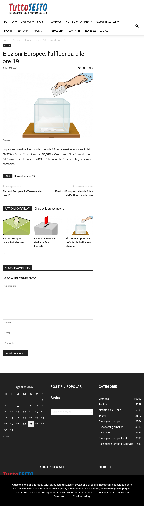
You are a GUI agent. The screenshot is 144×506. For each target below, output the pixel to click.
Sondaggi (56, 21)
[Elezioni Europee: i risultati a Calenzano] (16, 225)
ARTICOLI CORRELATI (17, 208)
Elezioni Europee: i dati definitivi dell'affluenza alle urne (74, 193)
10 (11, 412)
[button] (136, 26)
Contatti (74, 30)
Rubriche (39, 30)
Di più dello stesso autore (49, 208)
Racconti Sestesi (106, 21)
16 (5, 418)
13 (30, 412)
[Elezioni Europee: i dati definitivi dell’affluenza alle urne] (79, 225)
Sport (40, 21)
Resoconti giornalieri (111, 427)
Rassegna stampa (109, 421)
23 (5, 424)
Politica (9, 21)
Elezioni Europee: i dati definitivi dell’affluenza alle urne (78, 242)
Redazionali (58, 30)
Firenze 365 (89, 30)
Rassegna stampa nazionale (116, 443)
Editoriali (24, 30)
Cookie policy (82, 496)
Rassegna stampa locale (113, 438)
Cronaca (25, 21)
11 (17, 412)
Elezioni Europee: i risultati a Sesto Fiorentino (44, 242)
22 (42, 418)
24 (11, 424)
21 (36, 418)
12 (24, 412)
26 (24, 424)
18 (17, 418)
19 (24, 418)
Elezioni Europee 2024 (25, 176)
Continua (59, 496)
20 (30, 418)
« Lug (6, 436)
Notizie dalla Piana (77, 21)
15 (42, 412)
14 (36, 412)
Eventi (8, 30)
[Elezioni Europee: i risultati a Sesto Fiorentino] (48, 225)
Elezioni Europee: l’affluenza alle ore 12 (22, 193)
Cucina (104, 30)
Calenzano (105, 432)
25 (17, 424)
